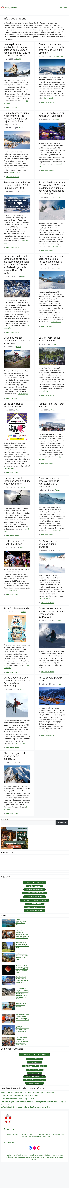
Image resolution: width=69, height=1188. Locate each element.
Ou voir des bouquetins (34, 1080)
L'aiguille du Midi (35, 1070)
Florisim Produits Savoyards (49, 1157)
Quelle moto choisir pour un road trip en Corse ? (18, 1099)
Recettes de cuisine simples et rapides (26, 1157)
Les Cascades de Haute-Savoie (34, 900)
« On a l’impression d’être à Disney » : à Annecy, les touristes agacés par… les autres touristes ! (22, 1041)
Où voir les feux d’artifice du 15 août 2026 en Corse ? (20, 1096)
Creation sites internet (43, 1134)
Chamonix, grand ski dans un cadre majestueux (15, 756)
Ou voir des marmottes (34, 1077)
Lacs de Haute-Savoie (34, 889)
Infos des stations (12, 107)
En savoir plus (49, 98)
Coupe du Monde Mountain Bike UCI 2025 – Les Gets (17, 340)
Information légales (12, 1134)
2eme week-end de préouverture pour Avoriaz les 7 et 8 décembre (49, 482)
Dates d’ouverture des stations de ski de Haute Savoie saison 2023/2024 (17, 681)
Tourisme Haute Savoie (31, 1136)
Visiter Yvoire (34, 1073)
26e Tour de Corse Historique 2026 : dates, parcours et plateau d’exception (28, 1092)
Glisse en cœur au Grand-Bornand (13, 405)
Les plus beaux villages (34, 896)
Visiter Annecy (34, 886)
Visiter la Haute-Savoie (34, 882)
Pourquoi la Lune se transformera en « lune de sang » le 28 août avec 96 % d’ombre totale (22, 969)
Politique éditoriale (26, 1134)
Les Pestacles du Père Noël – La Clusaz (16, 542)
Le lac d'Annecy (34, 1059)
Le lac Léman (34, 1062)
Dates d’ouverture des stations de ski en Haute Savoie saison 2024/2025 (52, 612)
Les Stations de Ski (35, 904)
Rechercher (5, 819)
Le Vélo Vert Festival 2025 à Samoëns (50, 339)
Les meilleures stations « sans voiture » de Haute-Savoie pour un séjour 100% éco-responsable (16, 119)
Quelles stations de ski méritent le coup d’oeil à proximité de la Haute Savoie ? (52, 48)
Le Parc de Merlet (34, 1083)
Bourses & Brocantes (34, 910)
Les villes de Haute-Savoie (34, 893)
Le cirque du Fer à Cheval (34, 1066)
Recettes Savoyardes (34, 907)
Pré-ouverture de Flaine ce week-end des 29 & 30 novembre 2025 (17, 185)
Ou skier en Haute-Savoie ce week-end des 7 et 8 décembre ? (17, 481)
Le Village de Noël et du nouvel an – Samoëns (52, 114)
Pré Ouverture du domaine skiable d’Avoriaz (48, 544)
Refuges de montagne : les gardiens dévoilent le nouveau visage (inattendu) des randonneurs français (22, 934)
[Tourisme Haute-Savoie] (9, 7)
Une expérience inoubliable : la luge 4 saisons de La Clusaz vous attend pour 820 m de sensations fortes (17, 50)
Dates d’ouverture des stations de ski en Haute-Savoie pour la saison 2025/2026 (51, 260)
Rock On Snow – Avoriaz (17, 608)
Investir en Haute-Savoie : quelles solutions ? (21, 1004)
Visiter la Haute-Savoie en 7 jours (34, 1055)
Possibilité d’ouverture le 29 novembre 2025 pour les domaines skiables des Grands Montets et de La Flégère (52, 188)
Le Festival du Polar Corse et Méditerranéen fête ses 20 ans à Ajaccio (26, 1107)
